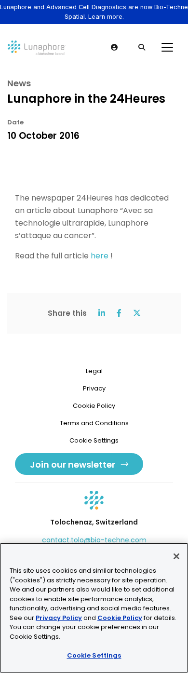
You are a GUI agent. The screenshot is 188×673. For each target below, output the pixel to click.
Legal (94, 371)
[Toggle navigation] (167, 47)
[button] (114, 47)
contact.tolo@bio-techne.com (94, 540)
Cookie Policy (94, 405)
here (99, 255)
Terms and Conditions (94, 423)
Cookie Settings (94, 655)
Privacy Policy (59, 617)
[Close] (176, 556)
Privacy (94, 388)
